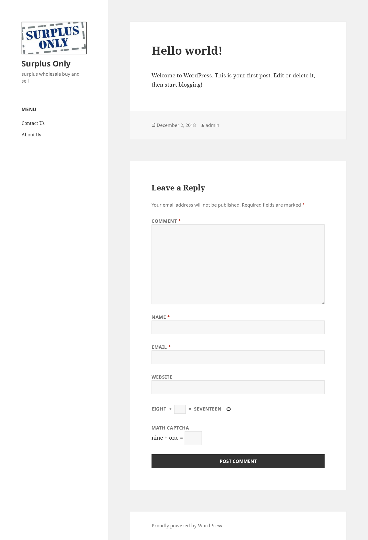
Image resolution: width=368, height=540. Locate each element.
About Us (31, 134)
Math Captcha (170, 428)
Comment (166, 221)
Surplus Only (46, 63)
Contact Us (33, 123)
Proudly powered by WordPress (187, 525)
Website (162, 377)
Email (161, 347)
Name (161, 317)
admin (212, 125)
